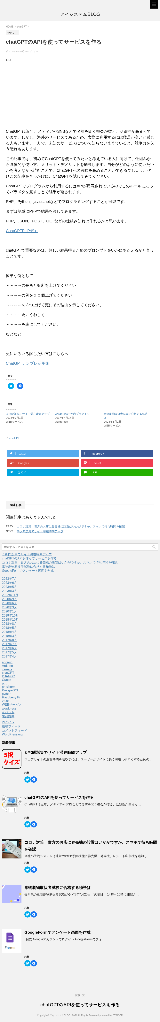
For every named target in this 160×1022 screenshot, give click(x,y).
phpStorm (8, 686)
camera (7, 669)
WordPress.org (12, 734)
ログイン (8, 722)
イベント (8, 712)
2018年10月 (10, 619)
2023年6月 (9, 582)
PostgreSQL (10, 690)
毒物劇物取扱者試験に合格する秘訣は (28, 566)
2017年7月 (9, 644)
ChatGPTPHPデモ (22, 231)
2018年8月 (9, 623)
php (4, 683)
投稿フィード (11, 726)
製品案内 (8, 716)
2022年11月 (10, 595)
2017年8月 (9, 640)
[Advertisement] (80, 94)
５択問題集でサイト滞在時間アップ (28, 413)
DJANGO (8, 676)
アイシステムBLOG (80, 14)
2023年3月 (9, 591)
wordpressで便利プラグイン (72, 413)
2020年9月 (9, 599)
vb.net (6, 701)
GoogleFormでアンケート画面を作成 (28, 570)
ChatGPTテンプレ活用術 (27, 363)
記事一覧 (80, 995)
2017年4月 (9, 656)
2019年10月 (10, 615)
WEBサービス (12, 704)
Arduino (7, 665)
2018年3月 (9, 636)
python (6, 693)
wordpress (9, 708)
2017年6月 (9, 648)
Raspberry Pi (11, 697)
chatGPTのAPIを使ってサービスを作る (29, 558)
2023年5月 (9, 586)
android (7, 662)
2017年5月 (9, 652)
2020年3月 (9, 607)
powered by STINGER (111, 1015)
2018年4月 (9, 632)
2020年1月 (9, 611)
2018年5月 (9, 627)
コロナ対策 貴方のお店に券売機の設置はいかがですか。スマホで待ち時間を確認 (71, 526)
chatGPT (14, 438)
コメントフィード (14, 730)
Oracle (6, 679)
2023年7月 (9, 578)
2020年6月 (9, 603)
